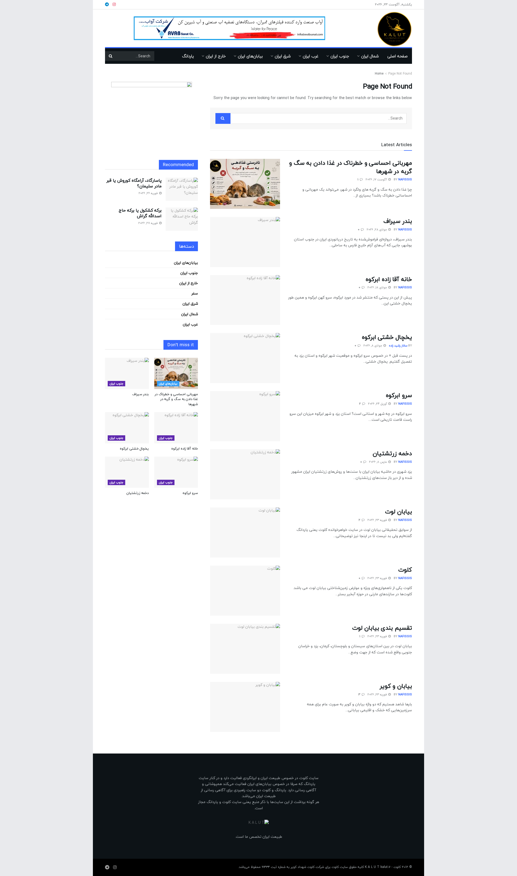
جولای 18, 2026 (378, 287)
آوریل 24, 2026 (378, 403)
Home (379, 73)
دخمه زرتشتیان (392, 453)
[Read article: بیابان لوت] (245, 532)
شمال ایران (370, 55)
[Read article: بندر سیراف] (245, 242)
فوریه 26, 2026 (149, 193)
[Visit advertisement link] (229, 28)
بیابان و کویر (396, 686)
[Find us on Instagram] (115, 867)
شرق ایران (283, 55)
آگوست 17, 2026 (377, 179)
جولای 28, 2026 (377, 229)
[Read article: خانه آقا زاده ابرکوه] (245, 300)
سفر (194, 293)
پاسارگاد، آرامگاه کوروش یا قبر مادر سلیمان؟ (134, 183)
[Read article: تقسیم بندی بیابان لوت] (245, 649)
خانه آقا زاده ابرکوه (389, 279)
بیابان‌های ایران (250, 55)
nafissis (405, 179)
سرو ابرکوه (399, 395)
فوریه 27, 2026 (148, 223)
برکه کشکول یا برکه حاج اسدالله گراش (140, 213)
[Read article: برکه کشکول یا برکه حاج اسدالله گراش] (182, 219)
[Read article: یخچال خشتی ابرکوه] (245, 358)
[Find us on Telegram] (107, 867)
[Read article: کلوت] (245, 591)
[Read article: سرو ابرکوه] (245, 416)
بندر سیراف (397, 221)
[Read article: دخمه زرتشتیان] (245, 474)
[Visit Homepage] (386, 28)
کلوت (405, 570)
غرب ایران (311, 55)
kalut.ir (385, 867)
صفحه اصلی (397, 55)
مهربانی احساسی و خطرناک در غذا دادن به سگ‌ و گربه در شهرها (350, 167)
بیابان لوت (398, 511)
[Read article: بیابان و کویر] (245, 707)
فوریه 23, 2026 (378, 520)
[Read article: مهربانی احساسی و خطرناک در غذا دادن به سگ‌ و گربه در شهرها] (245, 184)
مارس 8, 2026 (378, 461)
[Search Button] (110, 56)
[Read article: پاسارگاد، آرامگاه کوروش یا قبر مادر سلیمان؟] (182, 189)
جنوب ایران (339, 55)
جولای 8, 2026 (373, 345)
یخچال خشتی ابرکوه (387, 337)
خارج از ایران (216, 55)
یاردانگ (188, 55)
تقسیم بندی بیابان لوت (382, 628)
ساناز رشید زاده (398, 345)
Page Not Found (400, 73)
